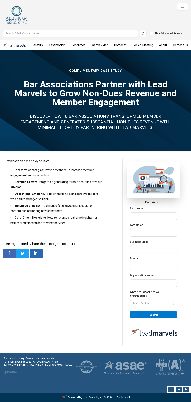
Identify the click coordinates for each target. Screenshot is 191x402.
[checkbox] (151, 33)
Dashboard (123, 397)
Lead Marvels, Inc (93, 397)
